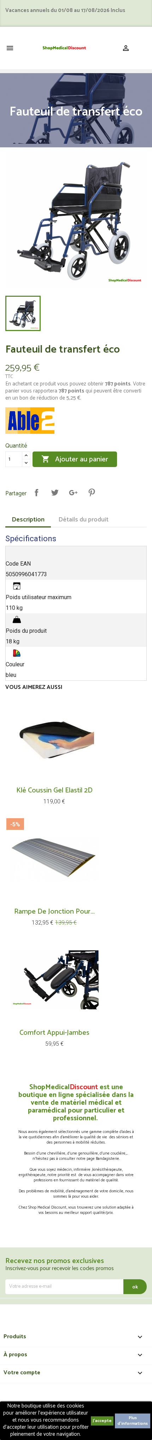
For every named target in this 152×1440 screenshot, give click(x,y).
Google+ (73, 492)
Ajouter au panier (74, 459)
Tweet (55, 492)
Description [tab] (28, 519)
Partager (36, 492)
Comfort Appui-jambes (54, 1033)
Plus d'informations (132, 1421)
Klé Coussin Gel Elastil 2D (54, 790)
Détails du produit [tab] (83, 519)
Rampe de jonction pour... (54, 911)
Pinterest (91, 492)
